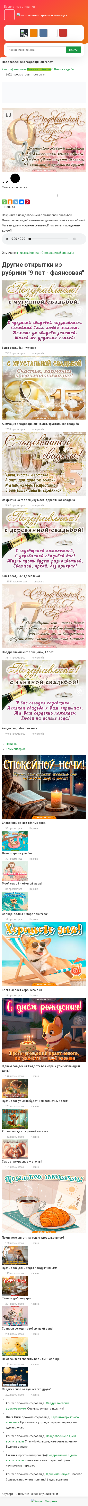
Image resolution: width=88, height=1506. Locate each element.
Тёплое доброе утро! (17, 1298)
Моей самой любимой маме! (22, 883)
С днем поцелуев (57, 1474)
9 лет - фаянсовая (14, 69)
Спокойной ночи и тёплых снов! (24, 822)
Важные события (39, 69)
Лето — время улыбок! (17, 853)
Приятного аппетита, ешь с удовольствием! (33, 1237)
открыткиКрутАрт (28, 252)
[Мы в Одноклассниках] (33, 33)
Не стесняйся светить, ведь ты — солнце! (31, 1359)
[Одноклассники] (10, 201)
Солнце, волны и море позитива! (25, 914)
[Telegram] (15, 201)
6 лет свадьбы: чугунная (19, 347)
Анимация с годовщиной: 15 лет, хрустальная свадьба (40, 423)
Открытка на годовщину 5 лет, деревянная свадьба (38, 500)
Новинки (11, 743)
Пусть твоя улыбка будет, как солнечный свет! (35, 1101)
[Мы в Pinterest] (63, 33)
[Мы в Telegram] (53, 33)
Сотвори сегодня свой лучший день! (27, 1328)
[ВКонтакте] (21, 201)
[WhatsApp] (4, 201)
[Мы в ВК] (43, 33)
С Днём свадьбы (62, 69)
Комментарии (15, 749)
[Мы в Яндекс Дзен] (24, 33)
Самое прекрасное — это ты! (22, 1161)
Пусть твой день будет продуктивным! (29, 1267)
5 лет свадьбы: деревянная (21, 576)
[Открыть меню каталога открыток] (9, 15)
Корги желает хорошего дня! (22, 990)
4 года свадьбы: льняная (19, 728)
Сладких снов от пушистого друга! (26, 1389)
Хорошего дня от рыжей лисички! (25, 1131)
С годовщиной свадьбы (58, 252)
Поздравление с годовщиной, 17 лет (28, 652)
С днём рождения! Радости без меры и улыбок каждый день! (41, 1068)
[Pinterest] (27, 201)
